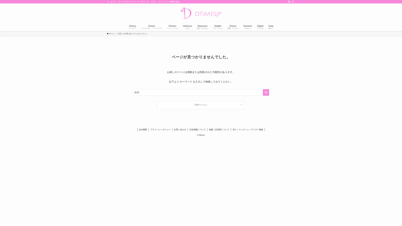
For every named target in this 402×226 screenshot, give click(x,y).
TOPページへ (201, 105)
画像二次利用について (219, 129)
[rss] (289, 1)
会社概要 (143, 129)
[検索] (293, 1)
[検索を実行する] (266, 92)
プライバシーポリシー (160, 129)
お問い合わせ (180, 129)
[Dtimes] (201, 13)
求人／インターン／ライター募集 (248, 129)
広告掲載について (197, 129)
